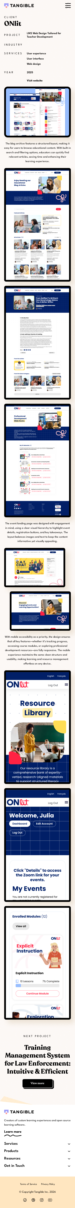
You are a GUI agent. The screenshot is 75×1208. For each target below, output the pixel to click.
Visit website (35, 80)
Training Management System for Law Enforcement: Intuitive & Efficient (38, 1060)
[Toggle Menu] (68, 5)
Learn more (12, 1131)
